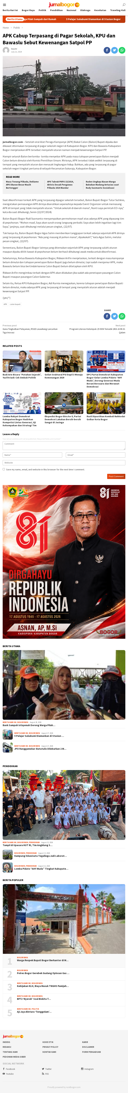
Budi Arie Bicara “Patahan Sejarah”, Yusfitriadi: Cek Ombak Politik (22, 376)
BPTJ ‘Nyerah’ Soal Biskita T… (34, 998)
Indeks (6, 1042)
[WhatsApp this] (122, 50)
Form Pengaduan (91, 1052)
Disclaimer (88, 1047)
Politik (35, 1009)
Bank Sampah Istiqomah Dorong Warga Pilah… (29, 725)
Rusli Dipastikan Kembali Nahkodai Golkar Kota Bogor (106, 418)
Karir (85, 1042)
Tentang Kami (10, 1052)
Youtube (10, 1073)
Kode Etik (47, 1042)
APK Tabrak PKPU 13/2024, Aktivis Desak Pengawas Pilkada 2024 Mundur (60, 184)
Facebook (10, 1069)
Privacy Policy (50, 1047)
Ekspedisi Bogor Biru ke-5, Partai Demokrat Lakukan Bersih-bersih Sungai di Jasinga (63, 419)
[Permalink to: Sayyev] (6, 49)
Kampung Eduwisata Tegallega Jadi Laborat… (40, 855)
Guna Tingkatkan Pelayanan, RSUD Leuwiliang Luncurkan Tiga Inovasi (30, 329)
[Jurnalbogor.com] (64, 4)
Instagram (89, 1069)
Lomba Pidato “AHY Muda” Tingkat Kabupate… (41, 868)
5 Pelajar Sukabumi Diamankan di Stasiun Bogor (59, 19)
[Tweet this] (114, 50)
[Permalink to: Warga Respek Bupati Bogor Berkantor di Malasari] (64, 919)
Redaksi (7, 1047)
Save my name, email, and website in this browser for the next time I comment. (45, 469)
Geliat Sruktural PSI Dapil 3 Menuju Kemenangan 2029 (64, 376)
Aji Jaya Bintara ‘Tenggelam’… (34, 1011)
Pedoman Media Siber (14, 1056)
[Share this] (107, 50)
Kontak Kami (49, 1052)
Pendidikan (34, 842)
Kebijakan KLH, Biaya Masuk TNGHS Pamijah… (43, 986)
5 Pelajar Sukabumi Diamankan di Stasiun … (39, 735)
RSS (47, 1073)
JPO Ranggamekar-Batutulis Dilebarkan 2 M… (40, 748)
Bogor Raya (22, 722)
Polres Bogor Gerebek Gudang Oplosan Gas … (43, 973)
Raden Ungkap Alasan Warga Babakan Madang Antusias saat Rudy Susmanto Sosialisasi (102, 184)
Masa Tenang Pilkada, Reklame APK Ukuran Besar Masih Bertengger (22, 184)
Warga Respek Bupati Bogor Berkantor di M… (42, 960)
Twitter (48, 1069)
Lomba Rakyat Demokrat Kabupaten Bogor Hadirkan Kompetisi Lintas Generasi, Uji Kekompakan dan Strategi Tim (19, 421)
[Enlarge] (121, 489)
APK (5, 304)
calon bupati (15, 304)
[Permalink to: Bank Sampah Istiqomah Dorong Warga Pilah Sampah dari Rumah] (64, 685)
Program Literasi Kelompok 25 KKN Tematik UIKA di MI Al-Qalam (97, 329)
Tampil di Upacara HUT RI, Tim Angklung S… (27, 845)
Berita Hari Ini (9, 722)
